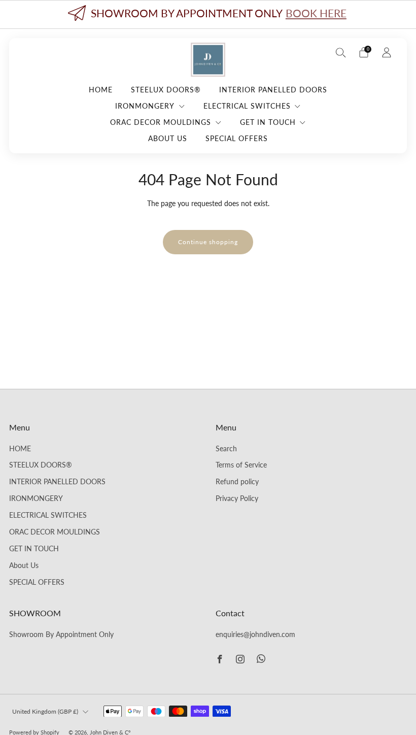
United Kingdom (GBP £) (45, 711)
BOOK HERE (316, 13)
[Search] (341, 52)
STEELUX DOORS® (166, 89)
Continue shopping (208, 242)
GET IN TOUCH (268, 122)
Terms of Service (241, 465)
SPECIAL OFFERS (236, 138)
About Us (167, 138)
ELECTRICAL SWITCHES (247, 106)
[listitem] (208, 14)
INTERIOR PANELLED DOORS (273, 89)
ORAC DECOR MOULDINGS (160, 122)
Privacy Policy (237, 498)
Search (226, 449)
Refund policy (237, 482)
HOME (101, 89)
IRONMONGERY (145, 106)
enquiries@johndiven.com (255, 634)
